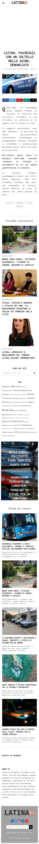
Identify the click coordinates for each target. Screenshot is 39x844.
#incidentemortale (24, 406)
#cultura (8, 398)
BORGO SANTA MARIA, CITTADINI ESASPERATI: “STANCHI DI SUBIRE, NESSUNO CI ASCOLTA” (19, 262)
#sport (10, 432)
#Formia (6, 402)
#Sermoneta (30, 428)
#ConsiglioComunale (16, 394)
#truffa (4, 435)
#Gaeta (31, 402)
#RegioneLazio (7, 425)
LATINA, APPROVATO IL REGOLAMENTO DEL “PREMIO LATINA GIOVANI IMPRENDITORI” (19, 355)
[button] (34, 373)
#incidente (13, 406)
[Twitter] (12, 100)
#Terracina (20, 432)
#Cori (24, 394)
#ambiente (6, 387)
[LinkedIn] (23, 821)
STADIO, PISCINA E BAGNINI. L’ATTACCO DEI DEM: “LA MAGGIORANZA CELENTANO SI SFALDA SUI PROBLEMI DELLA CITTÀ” (17, 309)
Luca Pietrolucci (11, 69)
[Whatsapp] (26, 100)
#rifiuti (17, 425)
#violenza (11, 435)
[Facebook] (5, 100)
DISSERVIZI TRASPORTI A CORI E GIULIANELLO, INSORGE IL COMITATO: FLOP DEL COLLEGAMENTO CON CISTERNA (18, 546)
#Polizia (19, 206)
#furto (24, 402)
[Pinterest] (19, 100)
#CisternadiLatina (22, 390)
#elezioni (23, 398)
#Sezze (4, 432)
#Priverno (25, 418)
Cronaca (32, 69)
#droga (15, 398)
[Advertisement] (19, 27)
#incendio (5, 406)
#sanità (16, 428)
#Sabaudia (27, 425)
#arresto (23, 386)
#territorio (32, 432)
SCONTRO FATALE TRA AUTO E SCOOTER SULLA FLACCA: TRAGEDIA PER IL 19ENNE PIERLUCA (18, 731)
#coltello (10, 202)
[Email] (33, 100)
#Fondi (31, 398)
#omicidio (5, 418)
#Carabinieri (7, 390)
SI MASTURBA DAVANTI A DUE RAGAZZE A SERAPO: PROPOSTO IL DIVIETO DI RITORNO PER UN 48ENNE (19, 640)
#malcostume (7, 414)
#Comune (5, 394)
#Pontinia (19, 418)
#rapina (26, 421)
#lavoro (16, 410)
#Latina (29, 202)
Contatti (18, 838)
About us (26, 838)
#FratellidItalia (16, 402)
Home (11, 838)
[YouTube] (26, 821)
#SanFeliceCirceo (7, 428)
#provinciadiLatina (13, 421)
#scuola (23, 428)
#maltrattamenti (19, 414)
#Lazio (23, 410)
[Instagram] (19, 821)
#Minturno (27, 414)
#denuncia (20, 202)
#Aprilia (15, 386)
